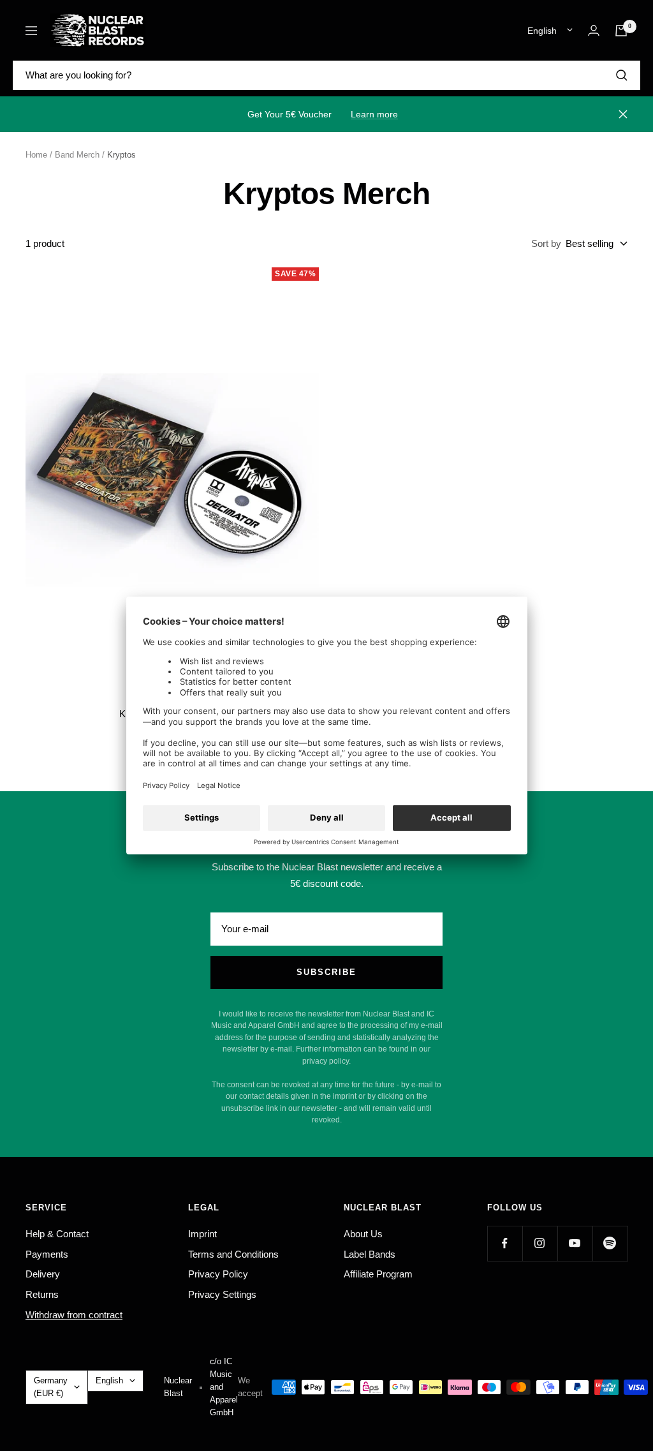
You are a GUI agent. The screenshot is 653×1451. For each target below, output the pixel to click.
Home (36, 155)
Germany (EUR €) (51, 1387)
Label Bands (369, 1254)
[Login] (593, 30)
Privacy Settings (222, 1294)
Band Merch (77, 155)
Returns (42, 1294)
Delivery (43, 1274)
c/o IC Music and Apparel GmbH (224, 1387)
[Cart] (621, 30)
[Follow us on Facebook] (504, 1243)
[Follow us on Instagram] (539, 1243)
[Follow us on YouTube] (574, 1243)
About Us (363, 1233)
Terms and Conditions (233, 1254)
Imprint (202, 1233)
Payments (47, 1254)
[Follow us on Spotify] (609, 1243)
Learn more (374, 114)
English (542, 31)
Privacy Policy (218, 1274)
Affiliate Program (378, 1274)
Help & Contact (57, 1233)
